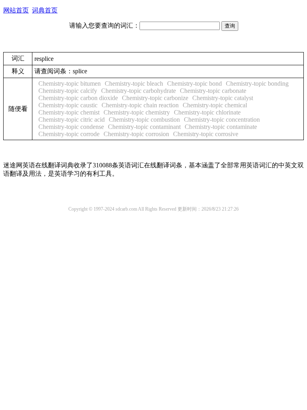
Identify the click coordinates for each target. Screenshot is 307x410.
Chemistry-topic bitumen (69, 83)
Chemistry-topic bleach (134, 83)
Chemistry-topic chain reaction (140, 105)
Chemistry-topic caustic (68, 105)
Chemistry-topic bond (194, 83)
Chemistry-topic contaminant (144, 126)
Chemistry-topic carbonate (213, 90)
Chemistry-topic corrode (69, 134)
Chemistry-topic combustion (144, 119)
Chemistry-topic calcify (67, 90)
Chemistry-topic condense (71, 126)
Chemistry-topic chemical (215, 105)
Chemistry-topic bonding (257, 83)
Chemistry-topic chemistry (137, 112)
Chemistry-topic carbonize (155, 97)
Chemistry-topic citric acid (71, 119)
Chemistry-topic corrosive (205, 134)
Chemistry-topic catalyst (222, 97)
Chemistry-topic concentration (222, 119)
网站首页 (16, 10)
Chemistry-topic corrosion (136, 134)
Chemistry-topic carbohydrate (138, 90)
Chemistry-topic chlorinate (207, 112)
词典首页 (45, 10)
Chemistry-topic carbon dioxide (78, 97)
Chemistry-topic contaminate (221, 126)
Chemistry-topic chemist (69, 112)
